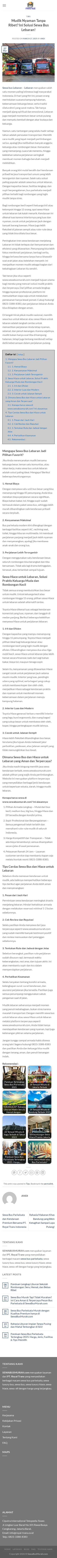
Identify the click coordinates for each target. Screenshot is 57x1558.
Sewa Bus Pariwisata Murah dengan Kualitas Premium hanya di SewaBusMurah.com (30, 1313)
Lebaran (29, 87)
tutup (20, 354)
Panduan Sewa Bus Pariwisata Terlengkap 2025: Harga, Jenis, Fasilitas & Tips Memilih (32, 1336)
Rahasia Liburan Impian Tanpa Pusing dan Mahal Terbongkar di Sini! (31, 1325)
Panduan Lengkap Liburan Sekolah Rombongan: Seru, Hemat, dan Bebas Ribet (31, 1287)
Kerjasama (8, 1415)
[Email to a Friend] (31, 1172)
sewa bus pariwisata (31, 1258)
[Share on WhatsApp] (14, 1172)
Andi (42, 38)
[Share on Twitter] (25, 1172)
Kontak (6, 1426)
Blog (26, 1549)
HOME (7, 1549)
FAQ (4, 1442)
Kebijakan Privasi (11, 1420)
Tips (28, 16)
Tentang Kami (9, 1437)
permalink (48, 1183)
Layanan (7, 1431)
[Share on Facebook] (19, 1172)
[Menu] (4, 5)
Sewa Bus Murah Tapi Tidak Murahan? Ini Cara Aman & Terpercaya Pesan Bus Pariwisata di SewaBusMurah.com (31, 1300)
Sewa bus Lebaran (12, 87)
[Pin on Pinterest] (37, 1172)
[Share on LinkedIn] (42, 1172)
